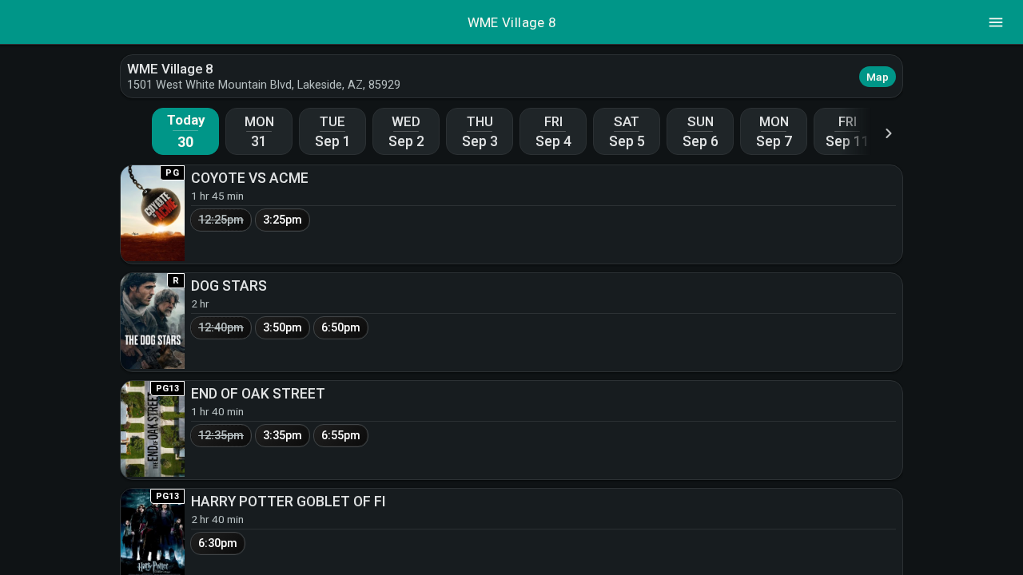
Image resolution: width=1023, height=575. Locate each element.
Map (877, 76)
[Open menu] (995, 22)
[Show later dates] (888, 133)
